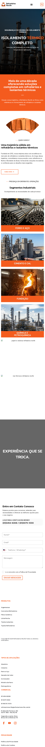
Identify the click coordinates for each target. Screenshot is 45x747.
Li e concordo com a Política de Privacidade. (20, 572)
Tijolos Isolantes (7, 622)
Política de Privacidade (9, 741)
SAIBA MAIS (8, 172)
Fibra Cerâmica (6, 614)
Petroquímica (6, 686)
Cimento (4, 668)
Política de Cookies (8, 745)
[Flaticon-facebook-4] (3, 723)
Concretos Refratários (9, 611)
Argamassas (5, 607)
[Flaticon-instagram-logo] (15, 723)
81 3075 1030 (5, 700)
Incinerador (5, 679)
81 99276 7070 (6, 703)
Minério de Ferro (7, 682)
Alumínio (4, 664)
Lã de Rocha (5, 618)
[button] (31, 4)
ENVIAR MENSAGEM (12, 578)
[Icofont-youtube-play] (9, 723)
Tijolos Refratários (8, 625)
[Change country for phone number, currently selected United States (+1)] (4, 550)
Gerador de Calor (7, 675)
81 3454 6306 (5, 696)
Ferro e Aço (5, 671)
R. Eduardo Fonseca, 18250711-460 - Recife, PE (9, 712)
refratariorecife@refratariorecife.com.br (15, 707)
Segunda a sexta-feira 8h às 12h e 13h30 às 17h (9, 717)
